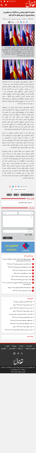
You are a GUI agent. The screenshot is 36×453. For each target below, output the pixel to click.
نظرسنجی (3, 349)
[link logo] (29, 4)
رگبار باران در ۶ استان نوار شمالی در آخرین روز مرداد (20, 314)
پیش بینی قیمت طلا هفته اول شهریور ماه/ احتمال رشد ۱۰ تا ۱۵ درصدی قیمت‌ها (16, 283)
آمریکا (8, 195)
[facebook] (18, 22)
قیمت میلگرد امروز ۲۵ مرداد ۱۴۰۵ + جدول (21, 276)
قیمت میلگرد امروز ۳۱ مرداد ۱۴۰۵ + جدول (22, 311)
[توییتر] (7, 1)
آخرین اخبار (30, 298)
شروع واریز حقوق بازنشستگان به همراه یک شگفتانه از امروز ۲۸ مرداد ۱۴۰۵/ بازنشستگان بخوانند (17, 260)
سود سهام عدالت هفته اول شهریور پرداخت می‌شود (19, 287)
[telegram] (21, 22)
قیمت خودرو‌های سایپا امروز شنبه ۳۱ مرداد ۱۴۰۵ (21, 323)
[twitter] (27, 22)
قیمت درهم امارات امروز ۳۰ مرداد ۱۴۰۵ (22, 291)
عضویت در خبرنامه (30, 349)
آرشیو (7, 346)
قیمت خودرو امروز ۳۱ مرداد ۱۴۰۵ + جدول (22, 305)
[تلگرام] (4, 1)
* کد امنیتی (30, 229)
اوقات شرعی (12, 349)
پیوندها (14, 346)
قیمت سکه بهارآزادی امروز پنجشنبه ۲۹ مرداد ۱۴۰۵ (19, 267)
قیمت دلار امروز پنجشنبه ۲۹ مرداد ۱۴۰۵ (22, 270)
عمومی (13, 19)
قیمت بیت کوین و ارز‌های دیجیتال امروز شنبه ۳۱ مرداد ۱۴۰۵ (18, 330)
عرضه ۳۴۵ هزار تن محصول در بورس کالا (23, 302)
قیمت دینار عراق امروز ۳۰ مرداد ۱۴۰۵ (22, 273)
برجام (15, 195)
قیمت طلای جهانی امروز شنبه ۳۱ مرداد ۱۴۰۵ (22, 317)
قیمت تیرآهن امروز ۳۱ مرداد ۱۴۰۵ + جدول (22, 327)
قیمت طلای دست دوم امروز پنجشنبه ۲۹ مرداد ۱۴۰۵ (19, 264)
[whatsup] (24, 22)
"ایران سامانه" (14, 372)
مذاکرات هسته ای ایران (26, 195)
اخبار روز (19, 19)
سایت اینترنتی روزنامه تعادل (20, 367)
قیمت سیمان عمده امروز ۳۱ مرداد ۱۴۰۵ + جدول (21, 308)
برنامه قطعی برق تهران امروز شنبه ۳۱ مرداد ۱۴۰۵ (21, 320)
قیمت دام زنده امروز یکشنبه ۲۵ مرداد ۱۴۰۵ (21, 279)
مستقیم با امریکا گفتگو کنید (25, 203)
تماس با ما (29, 346)
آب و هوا (20, 349)
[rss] (1, 1)
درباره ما (21, 346)
